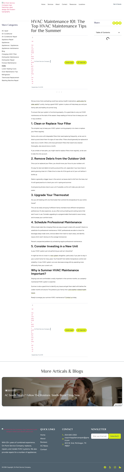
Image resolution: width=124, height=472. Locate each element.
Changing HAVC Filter (9, 54)
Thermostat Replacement (10, 77)
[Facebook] (105, 467)
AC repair (5, 31)
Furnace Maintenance (9, 63)
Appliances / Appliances (10, 45)
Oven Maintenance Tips (10, 72)
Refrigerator (6, 74)
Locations (82, 4)
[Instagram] (115, 467)
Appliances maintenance (10, 48)
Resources (73, 4)
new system (54, 255)
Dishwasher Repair (8, 60)
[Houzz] (120, 467)
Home (43, 4)
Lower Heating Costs (9, 69)
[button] (113, 23)
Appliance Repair (7, 39)
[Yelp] (110, 467)
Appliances (5, 42)
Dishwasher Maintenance (10, 57)
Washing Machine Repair (10, 80)
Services (50, 4)
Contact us (68, 297)
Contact (64, 4)
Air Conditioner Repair (9, 37)
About (58, 4)
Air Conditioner (7, 34)
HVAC (4, 66)
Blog (3, 51)
